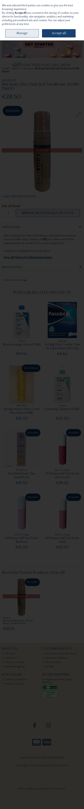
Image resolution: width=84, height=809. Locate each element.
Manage (22, 33)
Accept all (59, 33)
